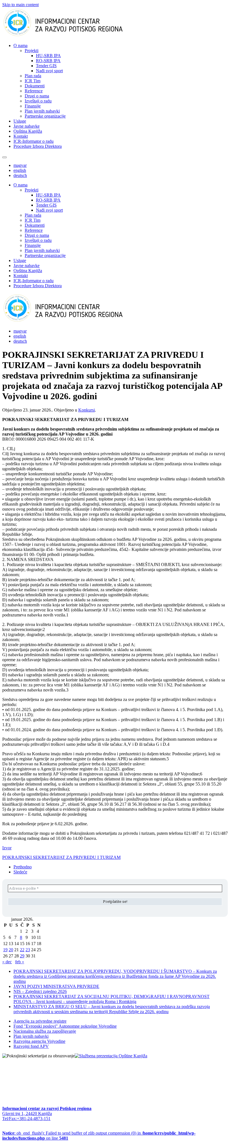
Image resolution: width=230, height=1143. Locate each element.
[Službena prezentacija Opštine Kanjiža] (111, 1055)
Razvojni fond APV (31, 1046)
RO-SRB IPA (48, 60)
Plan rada (33, 75)
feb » (19, 961)
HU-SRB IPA (48, 55)
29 (22, 955)
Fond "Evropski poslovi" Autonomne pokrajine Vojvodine (65, 1026)
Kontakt (20, 136)
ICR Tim (32, 80)
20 (11, 949)
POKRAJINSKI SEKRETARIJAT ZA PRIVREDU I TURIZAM (61, 857)
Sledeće (20, 871)
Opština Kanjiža (27, 131)
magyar (20, 165)
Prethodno (22, 866)
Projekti (31, 50)
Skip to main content (20, 4)
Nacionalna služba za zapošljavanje (44, 1031)
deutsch (20, 175)
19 (5, 949)
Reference (34, 90)
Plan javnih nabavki (42, 111)
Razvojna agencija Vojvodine (39, 1041)
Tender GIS (46, 65)
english (19, 170)
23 (28, 949)
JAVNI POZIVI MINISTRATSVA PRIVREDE (56, 986)
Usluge (19, 121)
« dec (7, 961)
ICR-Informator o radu (33, 141)
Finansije (33, 106)
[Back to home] (72, 36)
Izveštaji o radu (38, 101)
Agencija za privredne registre (39, 1021)
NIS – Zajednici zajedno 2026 (40, 991)
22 (22, 949)
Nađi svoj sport (49, 70)
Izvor (7, 847)
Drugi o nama (37, 96)
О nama (20, 45)
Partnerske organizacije (45, 116)
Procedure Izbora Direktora (37, 146)
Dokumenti (35, 85)
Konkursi (86, 410)
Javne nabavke (26, 126)
